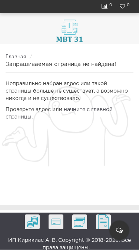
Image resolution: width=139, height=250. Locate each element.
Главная (16, 57)
